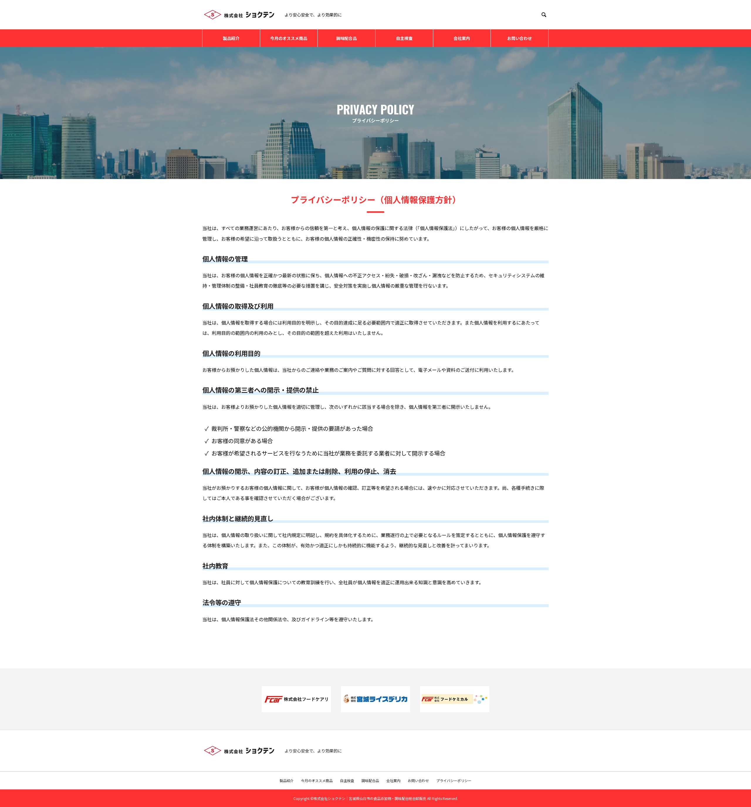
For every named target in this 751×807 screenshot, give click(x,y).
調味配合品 (346, 38)
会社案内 (462, 38)
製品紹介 (231, 38)
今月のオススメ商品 (288, 38)
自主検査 (404, 38)
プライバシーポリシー (453, 780)
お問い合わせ (519, 38)
